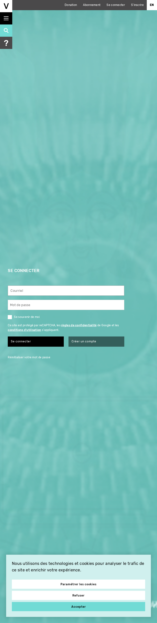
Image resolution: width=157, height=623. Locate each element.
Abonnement (91, 5)
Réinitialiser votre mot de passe (29, 357)
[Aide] (6, 43)
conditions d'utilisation (24, 330)
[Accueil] (6, 6)
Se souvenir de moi (26, 317)
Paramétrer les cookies (78, 584)
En (152, 5)
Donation (71, 5)
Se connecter (116, 5)
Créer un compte (84, 341)
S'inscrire (137, 5)
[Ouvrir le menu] (6, 18)
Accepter (78, 607)
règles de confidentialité (79, 325)
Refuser (78, 595)
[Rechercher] (6, 30)
